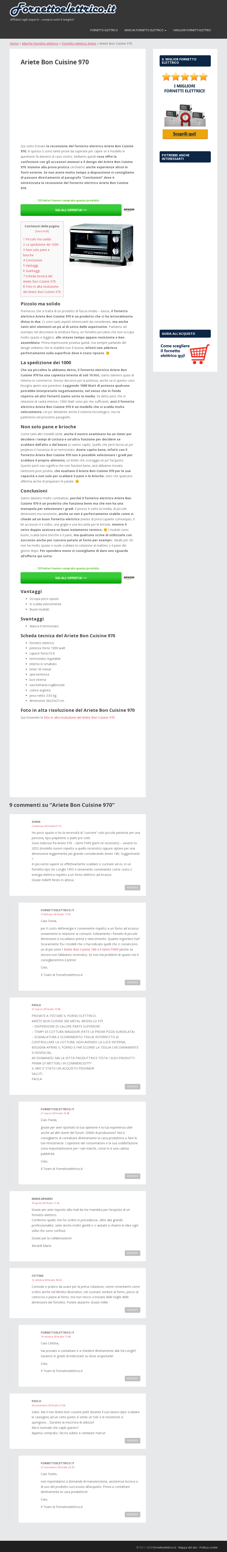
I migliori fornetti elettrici (192, 30)
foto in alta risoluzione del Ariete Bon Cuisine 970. (79, 717)
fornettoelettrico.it (164, 1547)
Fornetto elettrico (104, 30)
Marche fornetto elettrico (144, 30)
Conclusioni (32, 260)
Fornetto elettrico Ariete (79, 43)
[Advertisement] (77, 110)
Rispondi (132, 887)
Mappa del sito (187, 1547)
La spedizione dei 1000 (41, 244)
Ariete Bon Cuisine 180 (80, 949)
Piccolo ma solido (37, 239)
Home (14, 43)
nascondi (42, 231)
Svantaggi (31, 271)
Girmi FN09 (110, 949)
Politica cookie (209, 1547)
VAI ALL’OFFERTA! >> (71, 210)
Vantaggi (30, 265)
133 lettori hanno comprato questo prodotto (68, 200)
